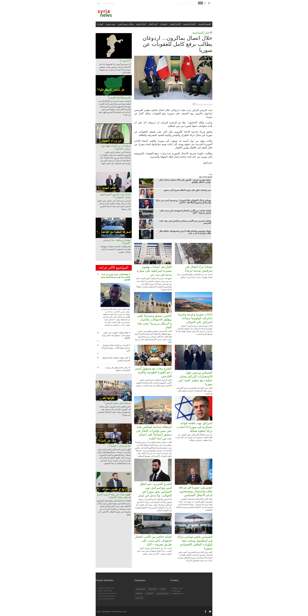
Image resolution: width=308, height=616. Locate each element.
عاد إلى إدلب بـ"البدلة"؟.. (119, 446)
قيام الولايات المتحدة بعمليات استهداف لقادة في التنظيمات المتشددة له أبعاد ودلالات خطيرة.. (115, 249)
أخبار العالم (153, 24)
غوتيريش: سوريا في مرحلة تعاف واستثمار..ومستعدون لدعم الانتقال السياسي (195, 491)
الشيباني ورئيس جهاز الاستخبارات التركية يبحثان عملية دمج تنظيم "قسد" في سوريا (195, 378)
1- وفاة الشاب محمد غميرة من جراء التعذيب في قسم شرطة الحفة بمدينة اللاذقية (115, 277)
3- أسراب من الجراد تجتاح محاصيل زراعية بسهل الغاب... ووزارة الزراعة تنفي (115, 348)
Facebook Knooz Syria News (107, 593)
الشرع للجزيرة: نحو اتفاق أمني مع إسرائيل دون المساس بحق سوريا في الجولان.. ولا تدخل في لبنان (155, 489)
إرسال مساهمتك (177, 588)
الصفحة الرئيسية (204, 24)
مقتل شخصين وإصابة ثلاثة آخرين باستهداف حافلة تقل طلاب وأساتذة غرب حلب (185, 232)
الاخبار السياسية (189, 24)
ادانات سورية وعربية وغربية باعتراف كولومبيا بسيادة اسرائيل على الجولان (195, 318)
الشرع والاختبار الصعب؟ (119, 97)
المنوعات (163, 24)
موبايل (98, 3)
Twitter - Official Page (105, 591)
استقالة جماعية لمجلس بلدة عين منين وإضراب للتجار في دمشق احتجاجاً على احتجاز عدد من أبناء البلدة (154, 432)
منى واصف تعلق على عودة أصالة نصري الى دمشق (187, 190)
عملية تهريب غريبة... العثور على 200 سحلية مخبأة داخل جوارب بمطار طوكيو (185, 181)
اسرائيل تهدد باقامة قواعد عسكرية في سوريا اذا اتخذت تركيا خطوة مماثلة (194, 426)
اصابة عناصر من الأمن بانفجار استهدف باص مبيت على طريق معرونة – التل (185, 212)
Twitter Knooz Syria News (106, 596)
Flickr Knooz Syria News (106, 599)
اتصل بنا (100, 24)
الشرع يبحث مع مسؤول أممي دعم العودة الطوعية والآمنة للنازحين (153, 372)
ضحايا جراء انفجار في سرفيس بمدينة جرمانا (198, 268)
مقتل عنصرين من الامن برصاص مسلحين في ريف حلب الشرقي (185, 222)
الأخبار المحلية (175, 24)
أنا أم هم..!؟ (125, 60)
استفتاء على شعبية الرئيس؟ (117, 403)
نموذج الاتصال (176, 591)
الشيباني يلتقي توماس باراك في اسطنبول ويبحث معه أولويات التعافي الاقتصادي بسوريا (194, 542)
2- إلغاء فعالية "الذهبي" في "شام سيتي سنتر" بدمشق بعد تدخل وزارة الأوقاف (116, 335)
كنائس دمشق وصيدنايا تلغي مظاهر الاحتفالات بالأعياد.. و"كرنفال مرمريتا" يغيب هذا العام (154, 321)
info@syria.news (177, 593)
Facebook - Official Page (106, 588)
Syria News (106, 612)
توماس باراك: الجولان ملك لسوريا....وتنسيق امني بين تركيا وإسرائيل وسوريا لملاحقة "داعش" (183, 201)
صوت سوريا (110, 24)
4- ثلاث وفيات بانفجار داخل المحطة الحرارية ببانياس (116, 359)
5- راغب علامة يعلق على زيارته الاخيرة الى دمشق (118, 369)
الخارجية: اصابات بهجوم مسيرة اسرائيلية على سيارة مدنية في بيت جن (154, 270)
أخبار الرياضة (141, 24)
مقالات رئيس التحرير (126, 24)
